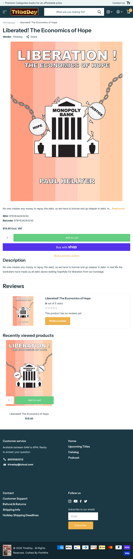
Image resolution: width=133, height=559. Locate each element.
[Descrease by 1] (11, 240)
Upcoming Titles (79, 446)
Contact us (119, 2)
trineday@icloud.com (20, 464)
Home (72, 441)
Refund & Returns (14, 504)
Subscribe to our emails (81, 509)
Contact (8, 493)
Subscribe (81, 525)
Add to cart (71, 237)
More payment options (66, 255)
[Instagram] (69, 501)
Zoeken (99, 12)
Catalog (73, 452)
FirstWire (43, 552)
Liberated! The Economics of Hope (29, 413)
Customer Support (15, 498)
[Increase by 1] (11, 235)
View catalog (4, 11)
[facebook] (81, 501)
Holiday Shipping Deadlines (21, 515)
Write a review (57, 320)
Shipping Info (11, 509)
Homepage (9, 22)
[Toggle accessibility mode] (128, 3)
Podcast (73, 457)
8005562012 (15, 459)
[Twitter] (85, 501)
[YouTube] (75, 501)
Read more (118, 208)
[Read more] (109, 12)
